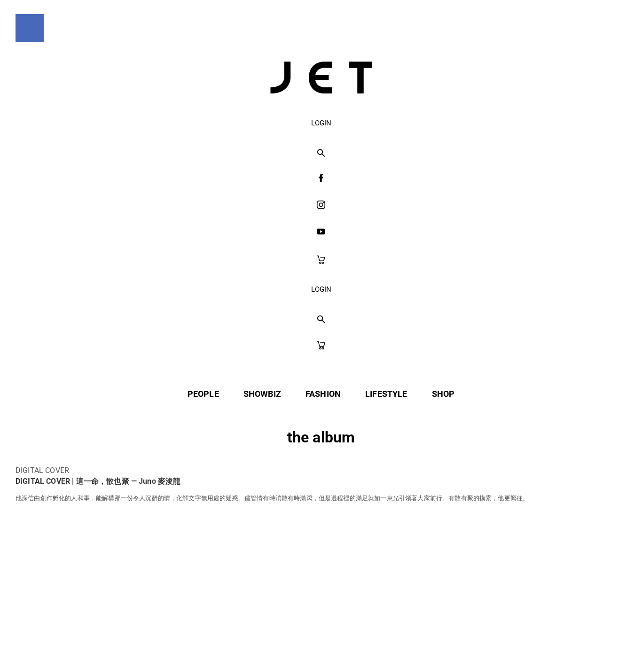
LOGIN (321, 123)
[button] (321, 153)
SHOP (443, 394)
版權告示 (356, 638)
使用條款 (301, 638)
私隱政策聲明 (239, 638)
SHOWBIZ (262, 394)
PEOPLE (203, 394)
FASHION (323, 394)
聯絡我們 (411, 638)
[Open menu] (30, 28)
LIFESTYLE (386, 394)
